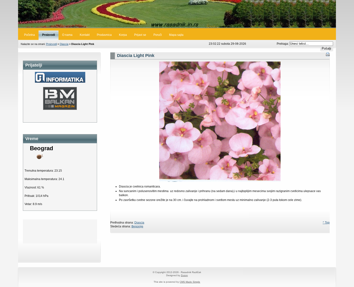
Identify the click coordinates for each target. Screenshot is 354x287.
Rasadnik (177, 14)
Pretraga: (283, 43)
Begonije (137, 226)
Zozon (184, 275)
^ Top (326, 222)
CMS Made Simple (190, 282)
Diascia (64, 44)
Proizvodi (51, 44)
